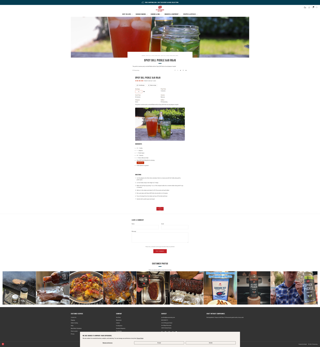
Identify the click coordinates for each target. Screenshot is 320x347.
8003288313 (164, 320)
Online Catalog (74, 323)
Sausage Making (141, 14)
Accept (159, 343)
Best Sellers (126, 14)
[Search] (317, 7)
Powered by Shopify (303, 344)
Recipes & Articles (189, 14)
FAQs (72, 325)
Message (134, 231)
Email (162, 224)
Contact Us (73, 317)
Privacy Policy (140, 338)
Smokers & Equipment (171, 14)
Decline (210, 343)
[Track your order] (305, 7)
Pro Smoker (119, 331)
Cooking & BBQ (155, 14)
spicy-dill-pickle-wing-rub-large (169, 55)
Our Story (118, 317)
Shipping (73, 320)
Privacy (72, 334)
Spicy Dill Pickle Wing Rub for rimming (145, 160)
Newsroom (119, 320)
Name (133, 224)
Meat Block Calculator (76, 328)
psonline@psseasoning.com (168, 317)
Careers (118, 323)
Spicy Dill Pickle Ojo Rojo (147, 77)
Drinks (143, 55)
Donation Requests (120, 328)
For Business (119, 325)
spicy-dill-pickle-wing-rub (153, 55)
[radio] (136, 81)
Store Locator (74, 331)
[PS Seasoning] (160, 9)
